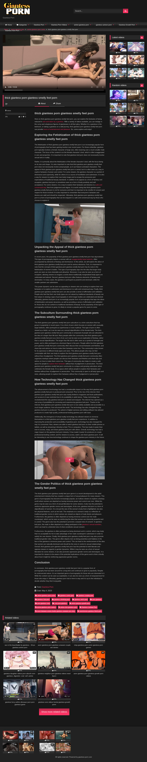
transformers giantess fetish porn (90, 611)
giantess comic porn (67, 595)
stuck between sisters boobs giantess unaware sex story (56, 611)
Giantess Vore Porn (12, 30)
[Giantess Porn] (17, 9)
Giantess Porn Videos (59, 25)
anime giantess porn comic (46, 595)
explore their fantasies (57, 364)
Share (58, 103)
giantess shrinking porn (62, 599)
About (42, 103)
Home (9, 25)
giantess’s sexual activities (91, 524)
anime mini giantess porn (68, 607)
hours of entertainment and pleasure (57, 129)
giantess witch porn (81, 599)
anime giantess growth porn (81, 603)
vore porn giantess (61, 603)
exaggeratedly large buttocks (82, 259)
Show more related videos (54, 712)
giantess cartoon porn (104, 25)
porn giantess (96, 599)
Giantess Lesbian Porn (89, 607)
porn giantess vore (43, 603)
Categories (23, 25)
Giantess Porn (39, 25)
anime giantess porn (81, 25)
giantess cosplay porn (86, 595)
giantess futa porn (43, 599)
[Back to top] (139, 755)
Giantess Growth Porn (127, 25)
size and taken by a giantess (53, 121)
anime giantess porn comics (46, 607)
